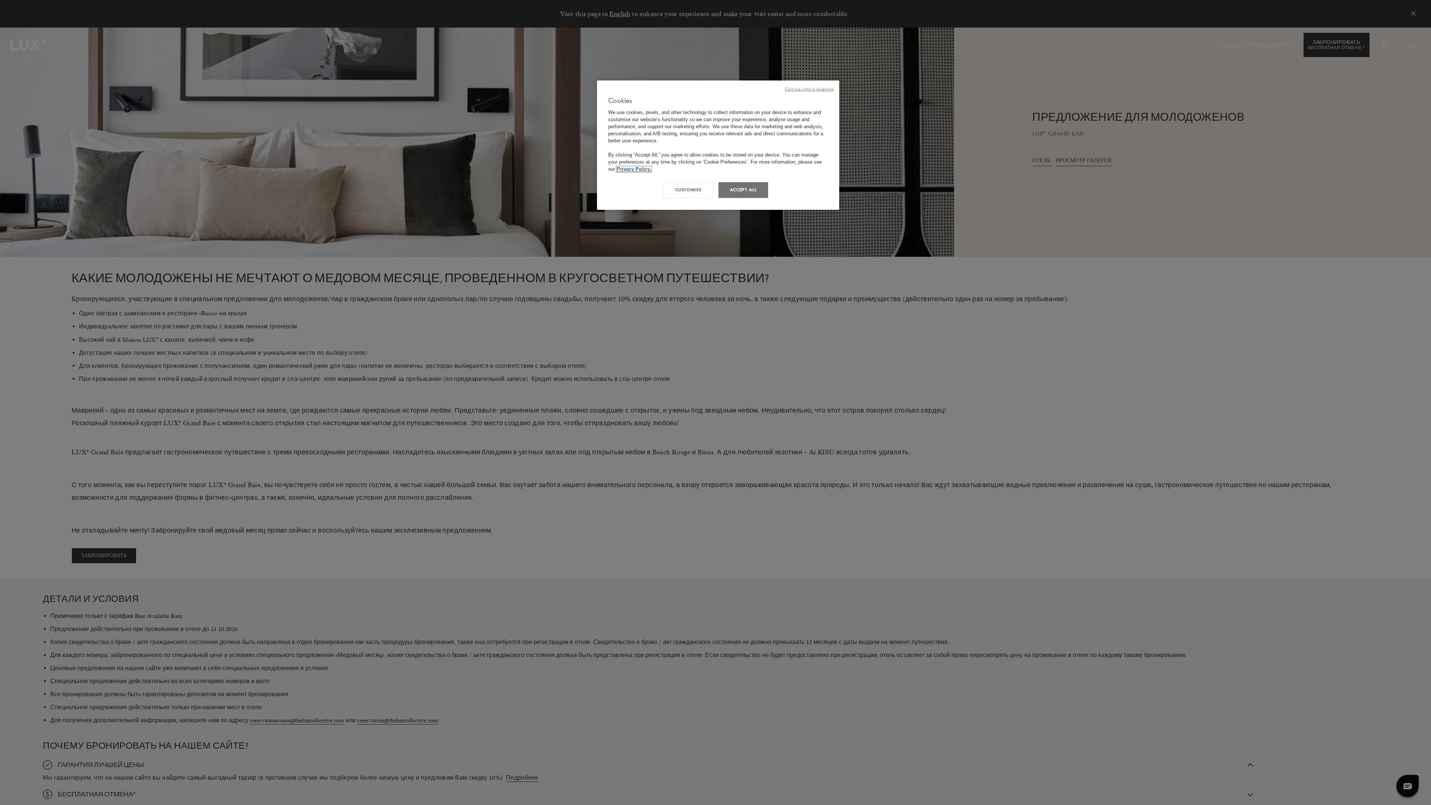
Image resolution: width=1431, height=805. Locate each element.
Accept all (743, 189)
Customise (688, 189)
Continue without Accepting (809, 89)
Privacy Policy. (634, 169)
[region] (718, 145)
